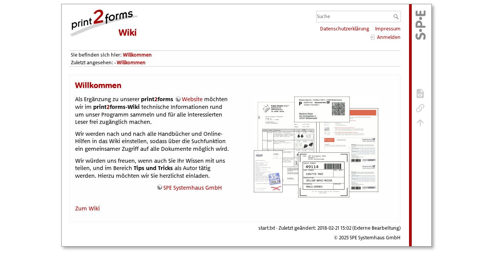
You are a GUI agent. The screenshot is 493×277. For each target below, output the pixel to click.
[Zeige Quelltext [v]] (420, 93)
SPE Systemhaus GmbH (192, 187)
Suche (397, 16)
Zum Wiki (87, 208)
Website (192, 99)
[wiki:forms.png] (316, 196)
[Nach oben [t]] (420, 122)
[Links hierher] (420, 107)
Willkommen (137, 55)
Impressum (388, 28)
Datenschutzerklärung (344, 28)
